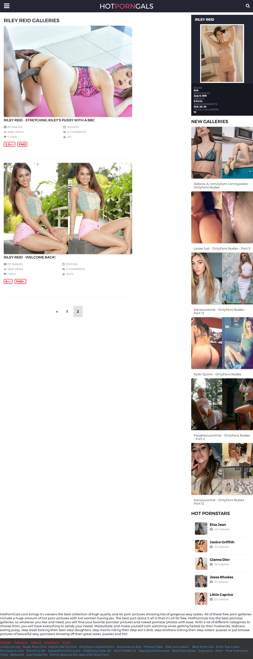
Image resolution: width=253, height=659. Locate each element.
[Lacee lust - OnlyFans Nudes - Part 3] (222, 217)
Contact (51, 643)
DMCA (36, 643)
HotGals (126, 6)
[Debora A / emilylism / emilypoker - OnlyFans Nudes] (222, 153)
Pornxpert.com (12, 651)
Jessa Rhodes (221, 577)
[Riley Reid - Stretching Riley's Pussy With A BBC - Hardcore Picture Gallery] (68, 71)
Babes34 (17, 655)
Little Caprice (221, 594)
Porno (55, 655)
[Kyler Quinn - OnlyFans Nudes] (222, 343)
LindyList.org (10, 647)
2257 (66, 643)
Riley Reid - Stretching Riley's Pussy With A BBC (49, 120)
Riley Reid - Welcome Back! (29, 257)
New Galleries (209, 121)
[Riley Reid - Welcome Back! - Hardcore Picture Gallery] (68, 208)
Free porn (205, 651)
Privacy (21, 643)
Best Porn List (203, 647)
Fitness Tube (153, 647)
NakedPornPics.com (64, 651)
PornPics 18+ (36, 651)
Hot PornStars (210, 513)
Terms (5, 643)
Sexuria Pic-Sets (73, 655)
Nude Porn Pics (34, 647)
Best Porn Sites (184, 651)
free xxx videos (177, 647)
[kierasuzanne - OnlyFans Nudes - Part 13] (222, 278)
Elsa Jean (218, 524)
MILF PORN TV (125, 651)
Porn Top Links (227, 647)
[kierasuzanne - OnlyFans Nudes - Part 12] (222, 469)
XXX (89, 655)
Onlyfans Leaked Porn (96, 647)
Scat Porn (101, 655)
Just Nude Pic (37, 655)
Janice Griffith (222, 542)
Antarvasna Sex (129, 647)
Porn (219, 651)
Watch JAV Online (62, 647)
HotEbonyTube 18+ (97, 651)
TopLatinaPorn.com (154, 651)
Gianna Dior (220, 559)
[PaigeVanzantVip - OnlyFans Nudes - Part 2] (222, 404)
